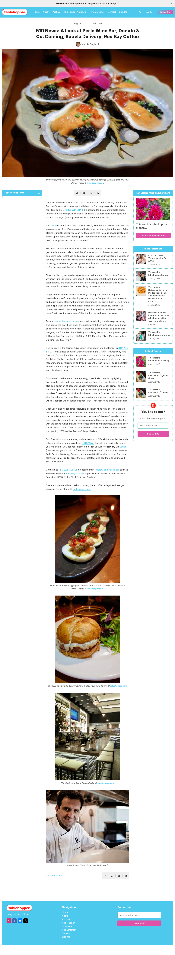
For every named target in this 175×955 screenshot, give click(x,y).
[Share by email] (90, 193)
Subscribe (165, 12)
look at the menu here (65, 321)
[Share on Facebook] (77, 193)
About (46, 12)
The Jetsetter (97, 12)
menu (54, 225)
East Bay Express (75, 473)
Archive (56, 12)
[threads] (25, 920)
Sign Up (123, 12)
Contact (112, 12)
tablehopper (71, 950)
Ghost (94, 950)
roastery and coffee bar (106, 469)
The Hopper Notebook (75, 12)
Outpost (102, 950)
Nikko (113, 950)
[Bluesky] (20, 920)
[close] (172, 3)
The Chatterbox (54, 875)
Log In (149, 12)
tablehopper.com (95, 183)
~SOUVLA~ (88, 443)
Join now (139, 923)
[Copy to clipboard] (98, 193)
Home (36, 12)
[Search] (140, 12)
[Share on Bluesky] (84, 193)
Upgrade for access (153, 235)
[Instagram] (9, 920)
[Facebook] (14, 920)
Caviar (122, 446)
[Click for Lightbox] (87, 539)
